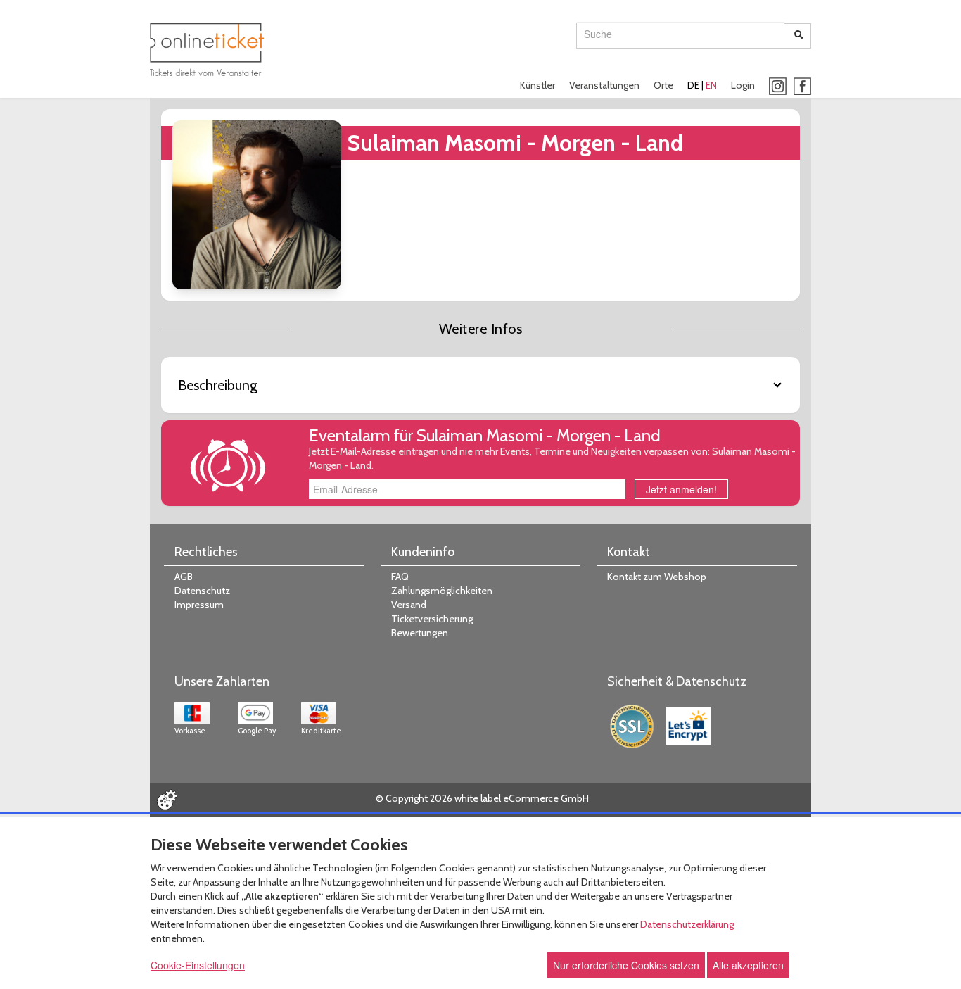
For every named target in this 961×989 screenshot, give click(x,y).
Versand (408, 604)
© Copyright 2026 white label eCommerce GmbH (482, 798)
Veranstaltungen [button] (604, 85)
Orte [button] (663, 85)
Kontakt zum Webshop (656, 576)
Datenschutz (202, 590)
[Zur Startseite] (207, 49)
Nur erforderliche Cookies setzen (626, 965)
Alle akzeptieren (748, 965)
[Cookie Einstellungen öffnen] (167, 800)
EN (711, 85)
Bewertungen (419, 632)
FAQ (400, 576)
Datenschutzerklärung (687, 924)
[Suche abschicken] (798, 36)
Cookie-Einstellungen (198, 965)
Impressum (199, 604)
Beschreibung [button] (217, 385)
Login (743, 85)
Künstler (537, 85)
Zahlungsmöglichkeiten (441, 590)
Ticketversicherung (432, 618)
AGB (183, 576)
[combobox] (680, 34)
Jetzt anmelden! (681, 489)
